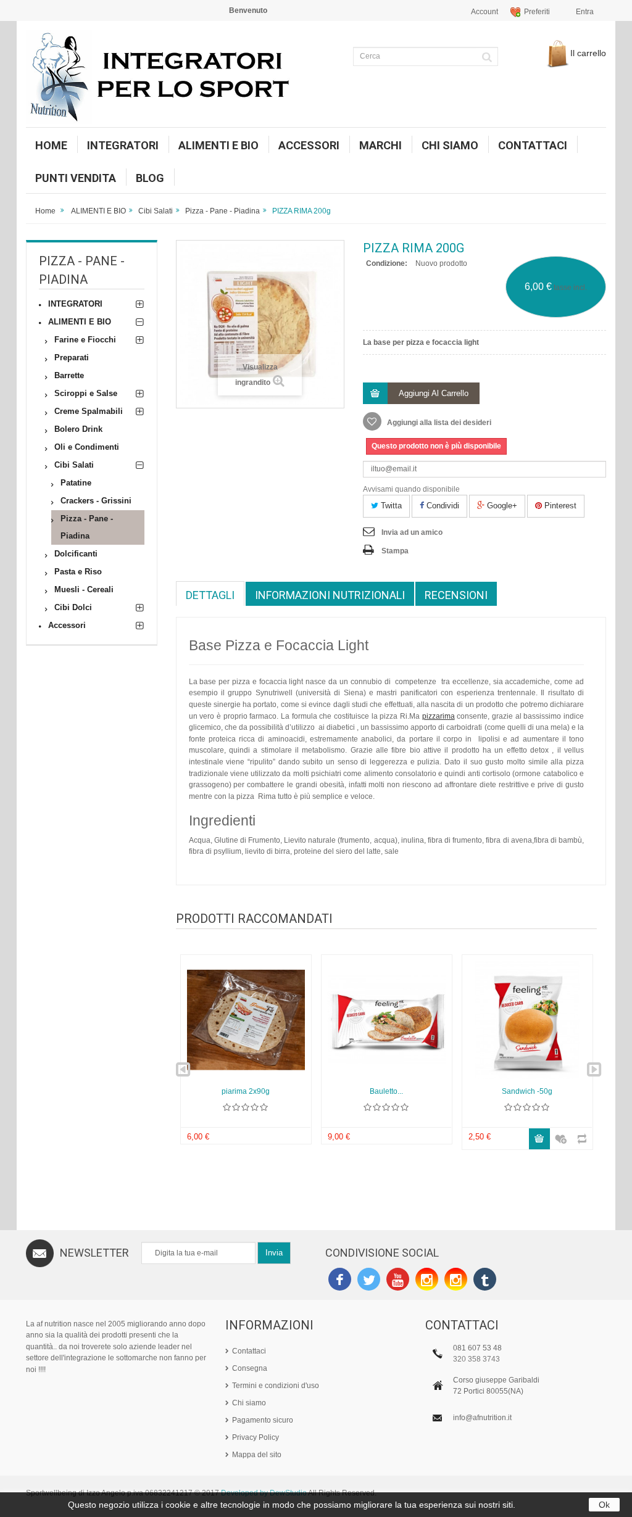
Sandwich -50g (527, 1091)
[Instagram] (426, 1281)
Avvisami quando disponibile (411, 489)
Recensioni (456, 595)
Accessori (67, 625)
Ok (604, 1505)
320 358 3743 (476, 1359)
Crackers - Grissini (95, 500)
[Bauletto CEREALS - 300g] (387, 1019)
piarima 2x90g (246, 1091)
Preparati (71, 357)
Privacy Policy (255, 1437)
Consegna (249, 1368)
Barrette (69, 375)
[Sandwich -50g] (527, 1019)
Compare (578, 1133)
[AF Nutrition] (166, 77)
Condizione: (386, 263)
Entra (585, 11)
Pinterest (559, 505)
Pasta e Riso (78, 571)
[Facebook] (339, 1281)
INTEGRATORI (75, 303)
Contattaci (249, 1351)
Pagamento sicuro (262, 1420)
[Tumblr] (484, 1281)
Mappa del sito (256, 1454)
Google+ (500, 505)
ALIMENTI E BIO (98, 211)
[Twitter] (368, 1281)
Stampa (395, 551)
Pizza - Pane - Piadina (222, 211)
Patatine (75, 482)
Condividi (441, 505)
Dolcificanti (76, 553)
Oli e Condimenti (86, 447)
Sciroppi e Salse (85, 393)
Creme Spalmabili (88, 411)
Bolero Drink (78, 429)
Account (484, 11)
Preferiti (537, 11)
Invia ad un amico (412, 532)
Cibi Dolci (73, 607)
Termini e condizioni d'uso (275, 1385)
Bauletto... (386, 1091)
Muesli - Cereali (84, 589)
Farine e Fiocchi (85, 339)
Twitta (390, 505)
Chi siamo (249, 1403)
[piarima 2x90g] (246, 1019)
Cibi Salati (155, 211)
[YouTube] (397, 1281)
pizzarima (438, 716)
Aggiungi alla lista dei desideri (438, 422)
